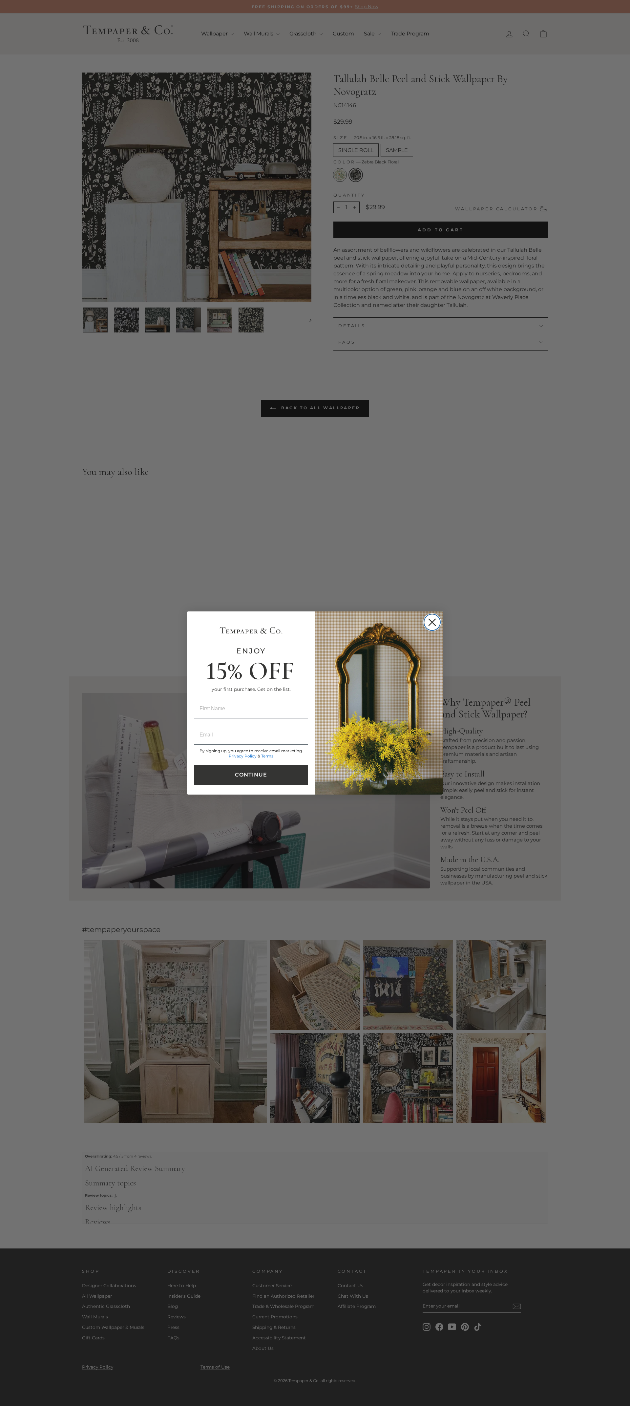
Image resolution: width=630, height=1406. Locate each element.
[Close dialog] (432, 622)
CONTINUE (251, 775)
